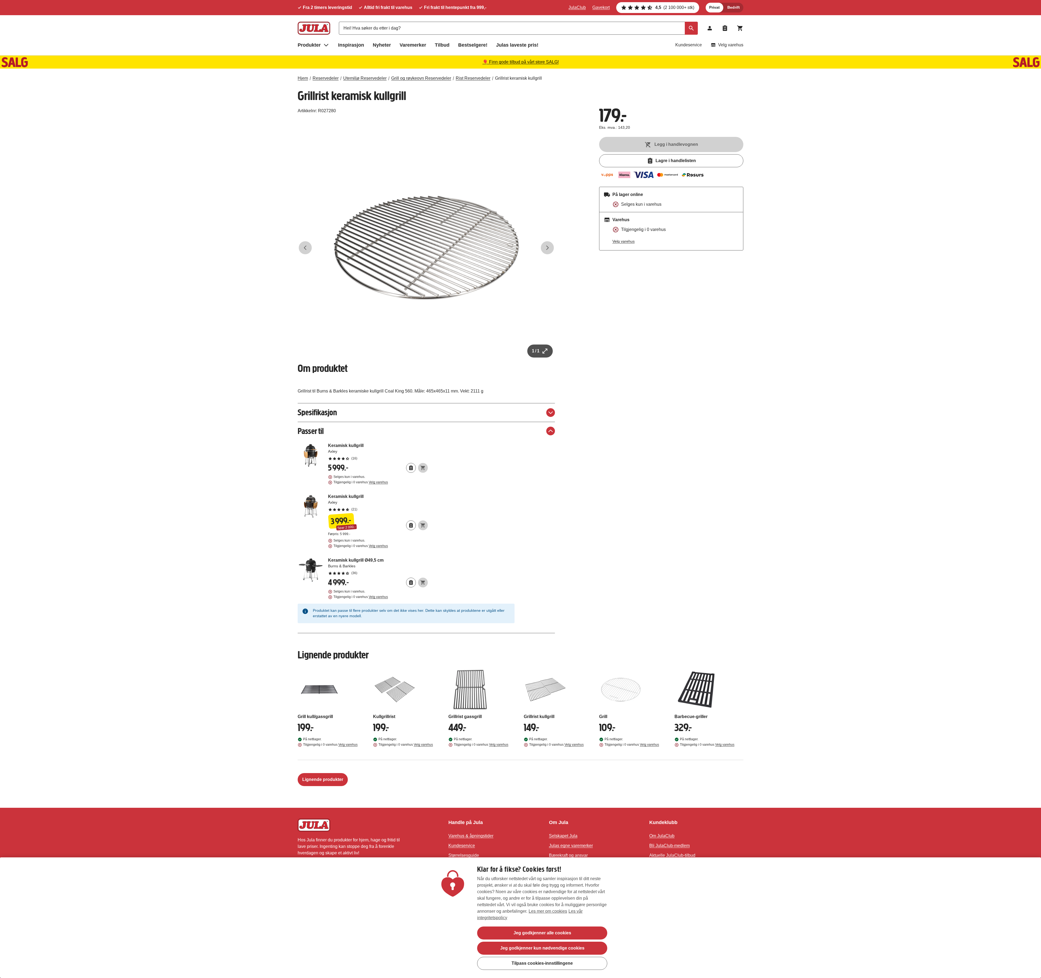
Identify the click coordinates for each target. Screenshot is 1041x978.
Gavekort (601, 7)
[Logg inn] (709, 28)
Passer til (311, 431)
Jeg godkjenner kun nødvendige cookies (542, 948)
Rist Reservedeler (473, 78)
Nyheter (382, 45)
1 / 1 (535, 351)
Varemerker (413, 45)
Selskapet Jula (563, 836)
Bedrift (733, 7)
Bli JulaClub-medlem (669, 845)
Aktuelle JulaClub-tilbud (672, 855)
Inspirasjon (351, 45)
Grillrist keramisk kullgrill (518, 78)
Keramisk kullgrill (378, 451)
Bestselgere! (472, 45)
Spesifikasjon (317, 412)
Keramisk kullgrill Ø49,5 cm (378, 566)
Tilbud (442, 45)
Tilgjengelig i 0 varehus (360, 482)
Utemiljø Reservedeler (365, 78)
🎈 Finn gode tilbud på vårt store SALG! (521, 62)
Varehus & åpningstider (470, 836)
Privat (714, 7)
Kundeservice (688, 45)
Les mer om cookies (548, 911)
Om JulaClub (661, 836)
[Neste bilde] (547, 247)
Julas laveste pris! (517, 45)
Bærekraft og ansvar (568, 855)
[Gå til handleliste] (724, 28)
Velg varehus (730, 45)
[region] (520, 917)
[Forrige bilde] (305, 247)
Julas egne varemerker (571, 845)
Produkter (309, 45)
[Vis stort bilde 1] (426, 248)
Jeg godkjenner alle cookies (542, 933)
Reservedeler (326, 78)
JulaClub (577, 7)
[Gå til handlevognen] (740, 28)
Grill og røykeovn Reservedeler (421, 78)
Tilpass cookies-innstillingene (542, 963)
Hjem (303, 78)
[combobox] (518, 28)
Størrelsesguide (463, 855)
